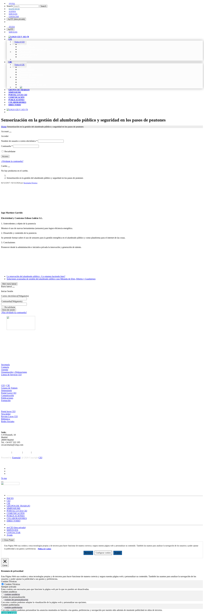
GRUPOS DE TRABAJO (18, 506)
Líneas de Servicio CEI (11, 374)
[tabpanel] (102, 589)
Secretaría (5, 364)
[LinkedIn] (102, 197)
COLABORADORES (17, 518)
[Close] (10, 132)
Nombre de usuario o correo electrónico (19, 141)
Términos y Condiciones (43, 452)
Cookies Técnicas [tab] (9, 581)
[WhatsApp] (102, 206)
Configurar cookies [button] (103, 553)
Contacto (5, 367)
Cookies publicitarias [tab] (10, 605)
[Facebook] (102, 188)
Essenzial (16, 457)
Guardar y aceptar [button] (9, 612)
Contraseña (7, 146)
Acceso (5, 156)
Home (4, 127)
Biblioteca (5, 419)
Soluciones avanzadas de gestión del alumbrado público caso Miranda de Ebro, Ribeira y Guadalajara (51, 279)
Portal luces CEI (8, 411)
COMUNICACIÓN (16, 513)
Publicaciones (7, 398)
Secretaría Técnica (30, 183)
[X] (102, 193)
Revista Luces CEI (9, 416)
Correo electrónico (15, 296)
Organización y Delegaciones (14, 372)
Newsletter (6, 414)
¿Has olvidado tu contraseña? (14, 312)
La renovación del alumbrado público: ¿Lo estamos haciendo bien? (36, 276)
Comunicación (7, 395)
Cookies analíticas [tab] (9, 592)
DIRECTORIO (13, 521)
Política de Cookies (44, 549)
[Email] (102, 202)
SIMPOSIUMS (13, 508)
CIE (8, 385)
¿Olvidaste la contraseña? (12, 161)
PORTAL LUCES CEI (17, 511)
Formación (6, 400)
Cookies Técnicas (12, 584)
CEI (3, 385)
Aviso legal (6, 452)
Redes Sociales (7, 421)
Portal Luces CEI (8, 393)
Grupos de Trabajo (9, 388)
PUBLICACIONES (16, 516)
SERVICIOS (12, 530)
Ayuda (9, 535)
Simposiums (6, 390)
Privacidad (17, 452)
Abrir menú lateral (9, 284)
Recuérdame (9, 151)
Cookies (27, 452)
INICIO (10, 498)
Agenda (4, 369)
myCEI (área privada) (16, 19)
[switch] (2, 594)
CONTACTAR (13, 532)
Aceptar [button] (118, 553)
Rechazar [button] (88, 553)
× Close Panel (8, 540)
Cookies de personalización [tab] (13, 597)
